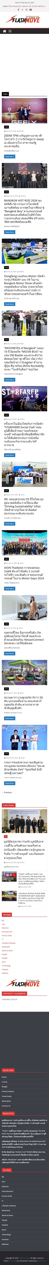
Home (4, 1077)
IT (2, 939)
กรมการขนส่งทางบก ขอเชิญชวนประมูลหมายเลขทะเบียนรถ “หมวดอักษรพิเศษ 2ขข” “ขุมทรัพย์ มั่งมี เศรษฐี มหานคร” (24, 767)
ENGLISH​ (5, 928)
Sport (4, 962)
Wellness (5, 973)
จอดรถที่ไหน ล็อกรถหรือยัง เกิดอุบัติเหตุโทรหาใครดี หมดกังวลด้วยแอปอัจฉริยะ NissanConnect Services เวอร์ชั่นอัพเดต (24, 638)
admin (23, 495)
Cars (6, 127)
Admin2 (21, 131)
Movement (6, 947)
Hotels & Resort (8, 1091)
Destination (6, 1101)
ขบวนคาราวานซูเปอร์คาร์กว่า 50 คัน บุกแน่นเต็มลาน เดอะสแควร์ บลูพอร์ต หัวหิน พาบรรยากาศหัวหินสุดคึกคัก (23, 703)
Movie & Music (7, 950)
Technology (6, 966)
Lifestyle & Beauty (8, 943)
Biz (6, 836)
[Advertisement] (24, 59)
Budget (4, 1087)
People (4, 954)
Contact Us (6, 1106)
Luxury (4, 1082)
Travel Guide (7, 1096)
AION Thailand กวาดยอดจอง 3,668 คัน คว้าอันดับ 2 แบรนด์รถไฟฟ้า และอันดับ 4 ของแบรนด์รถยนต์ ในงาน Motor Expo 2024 (24, 573)
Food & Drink (7, 935)
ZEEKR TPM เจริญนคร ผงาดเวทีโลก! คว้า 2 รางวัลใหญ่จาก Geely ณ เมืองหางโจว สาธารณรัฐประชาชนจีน (24, 141)
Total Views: (6, 999)
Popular (5, 958)
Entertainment (7, 932)
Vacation (5, 969)
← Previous (7, 792)
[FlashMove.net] (4, 31)
